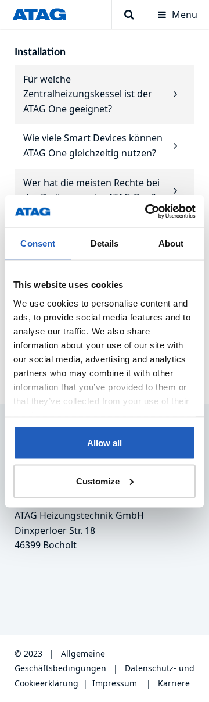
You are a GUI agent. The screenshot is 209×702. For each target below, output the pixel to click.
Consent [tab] (37, 243)
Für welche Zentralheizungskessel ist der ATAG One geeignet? (87, 94)
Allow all (104, 443)
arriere (176, 683)
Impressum (114, 683)
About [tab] (171, 243)
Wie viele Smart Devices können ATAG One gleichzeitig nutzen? (93, 145)
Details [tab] (105, 243)
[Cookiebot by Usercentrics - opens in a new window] (147, 211)
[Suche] (128, 14)
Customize (98, 481)
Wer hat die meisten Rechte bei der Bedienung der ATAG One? (91, 190)
